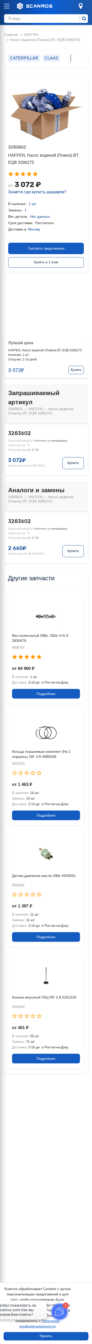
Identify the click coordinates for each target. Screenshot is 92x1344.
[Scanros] (42, 6)
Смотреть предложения (46, 248)
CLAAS (51, 58)
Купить (76, 370)
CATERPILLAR (24, 58)
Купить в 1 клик (46, 262)
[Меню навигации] (6, 6)
